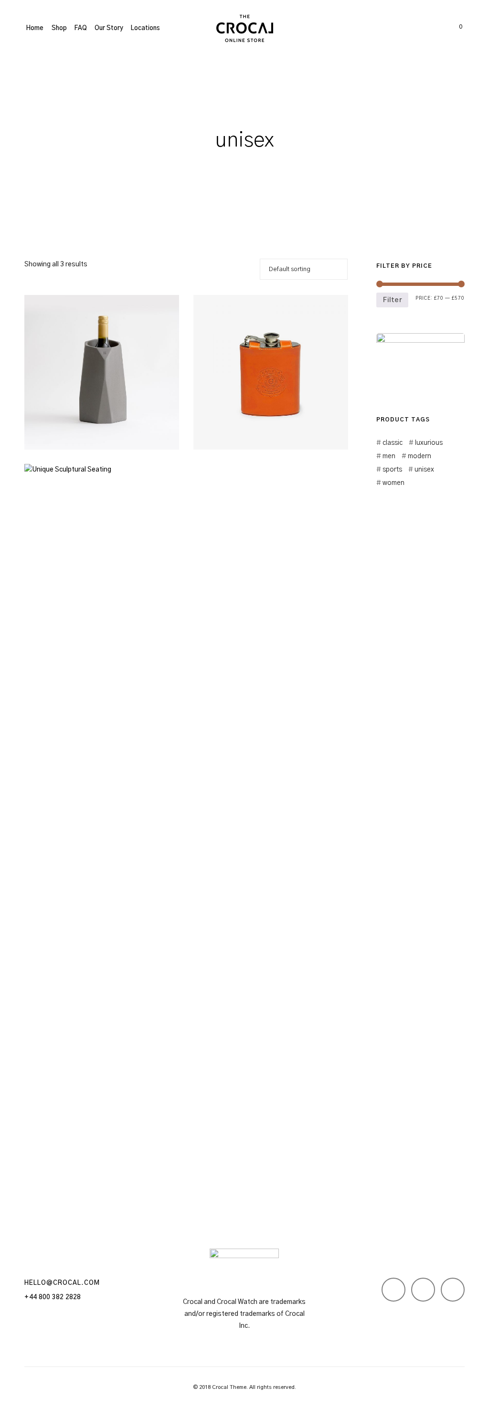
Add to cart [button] (58, 1156)
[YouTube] (453, 1290)
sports (392, 469)
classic (392, 443)
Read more (57, 426)
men (389, 456)
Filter (392, 300)
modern (419, 456)
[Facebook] (393, 1290)
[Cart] (450, 28)
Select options (232, 426)
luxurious (428, 443)
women (393, 483)
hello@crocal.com (62, 1283)
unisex (424, 469)
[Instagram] (423, 1290)
